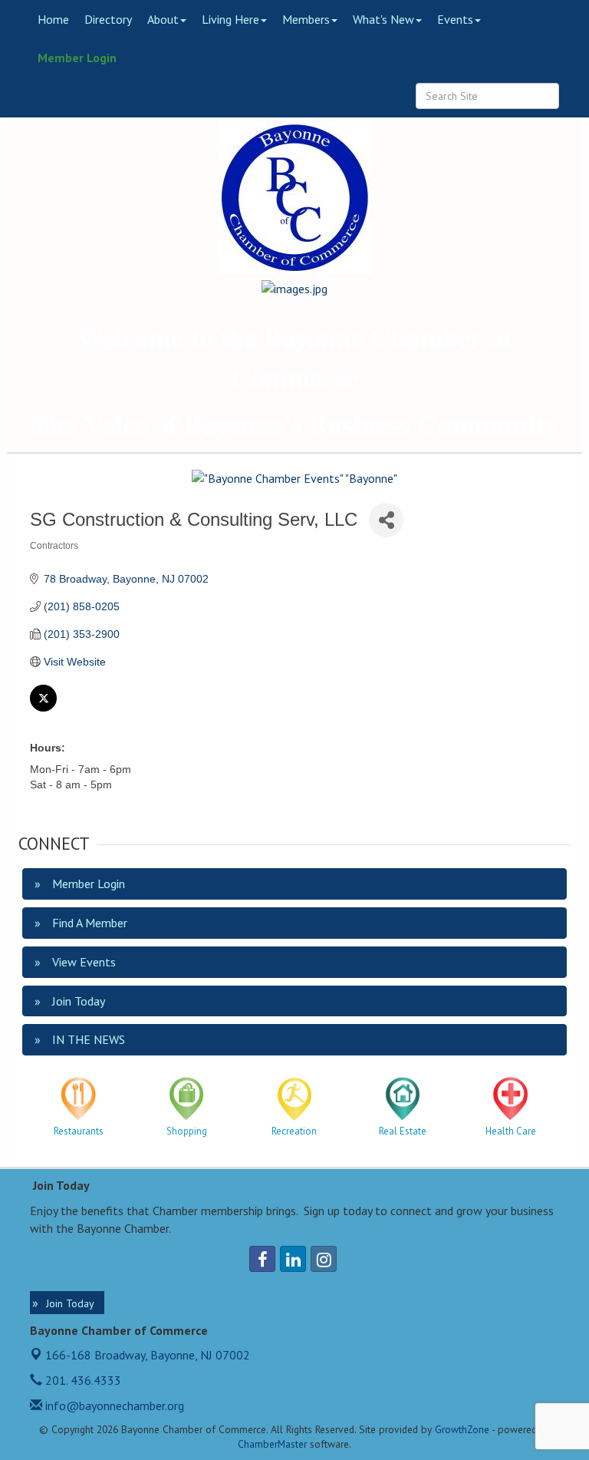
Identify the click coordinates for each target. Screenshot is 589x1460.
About (163, 19)
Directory (108, 19)
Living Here (230, 19)
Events (455, 19)
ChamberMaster (272, 1444)
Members (306, 19)
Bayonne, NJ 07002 (147, 1355)
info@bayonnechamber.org (113, 1405)
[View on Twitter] (43, 708)
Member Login (77, 57)
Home (53, 19)
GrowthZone (462, 1429)
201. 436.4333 (81, 1380)
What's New (383, 19)
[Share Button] (386, 520)
